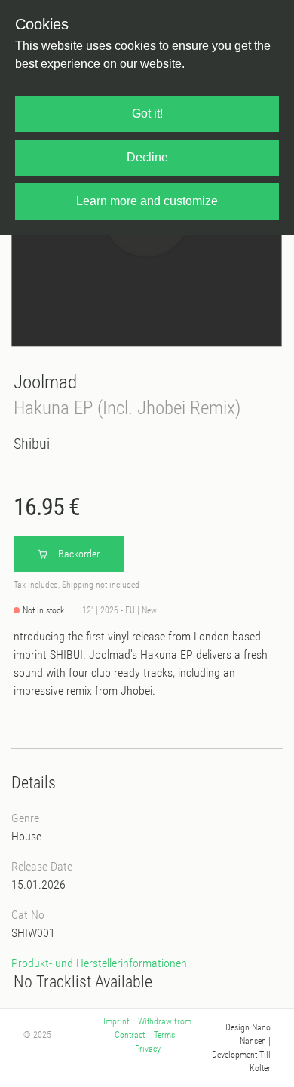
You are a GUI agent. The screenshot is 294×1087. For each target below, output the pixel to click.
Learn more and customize (147, 201)
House (26, 836)
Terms (164, 1035)
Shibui (32, 443)
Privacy (148, 1048)
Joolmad (45, 382)
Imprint (116, 1021)
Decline (147, 157)
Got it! (147, 113)
